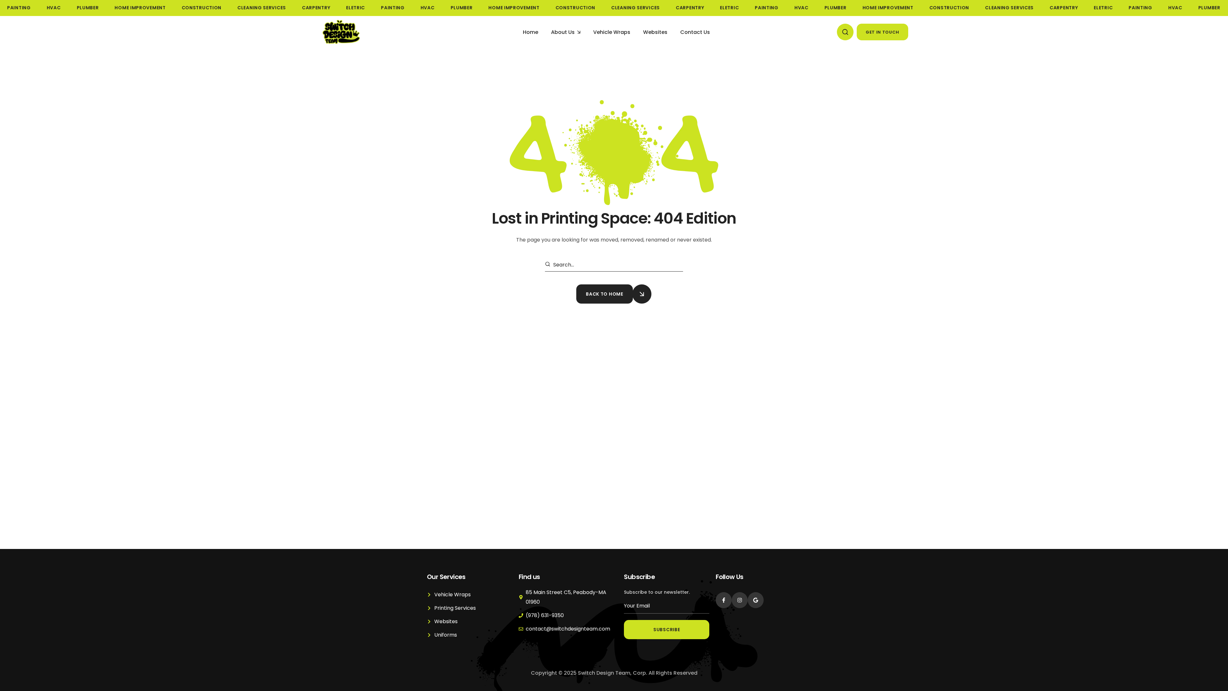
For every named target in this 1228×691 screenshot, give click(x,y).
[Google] (756, 600)
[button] (845, 32)
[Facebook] (724, 600)
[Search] (549, 265)
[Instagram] (740, 600)
